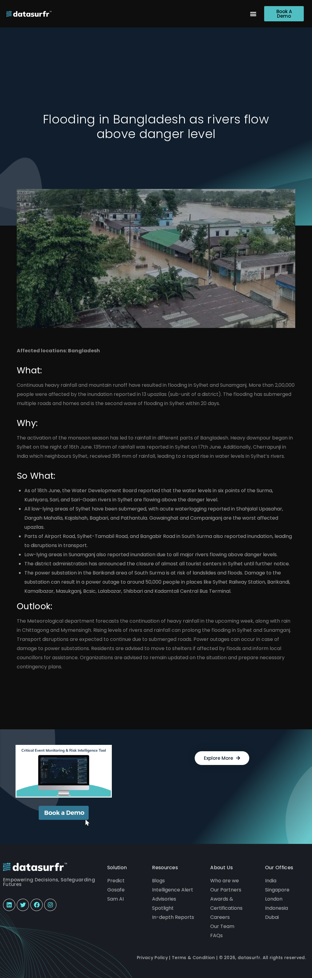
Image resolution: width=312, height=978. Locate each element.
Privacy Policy (152, 958)
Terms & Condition (193, 958)
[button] (253, 14)
